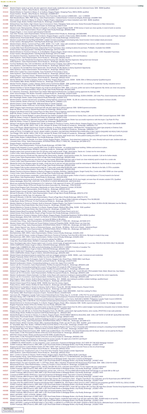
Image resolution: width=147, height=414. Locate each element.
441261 (5, 171)
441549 (5, 68)
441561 (5, 48)
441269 (5, 163)
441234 (5, 183)
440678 (5, 351)
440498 (5, 390)
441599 (5, 20)
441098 (5, 219)
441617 (5, 8)
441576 (5, 36)
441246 (5, 175)
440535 (5, 375)
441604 (5, 16)
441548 (5, 72)
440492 (5, 398)
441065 (5, 235)
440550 (5, 367)
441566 (5, 44)
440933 (5, 287)
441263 (5, 167)
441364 (5, 127)
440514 (5, 386)
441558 (5, 52)
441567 (5, 40)
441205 (5, 195)
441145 (5, 207)
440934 (5, 283)
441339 (5, 135)
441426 (5, 104)
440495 (5, 394)
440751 (5, 335)
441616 (5, 12)
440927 (5, 291)
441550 (5, 64)
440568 (5, 363)
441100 (5, 215)
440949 (5, 279)
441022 (5, 243)
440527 (5, 383)
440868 (5, 315)
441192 (5, 199)
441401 (5, 111)
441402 (5, 108)
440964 (5, 275)
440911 (5, 303)
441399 (5, 119)
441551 (5, 60)
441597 (5, 28)
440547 (5, 371)
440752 (5, 331)
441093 (5, 227)
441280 (5, 159)
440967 (5, 263)
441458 (5, 92)
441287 (5, 151)
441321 (5, 139)
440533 (5, 379)
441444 (5, 96)
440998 (5, 255)
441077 (5, 231)
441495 (5, 84)
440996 (5, 259)
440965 (5, 271)
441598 (5, 24)
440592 (5, 355)
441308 (5, 143)
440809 (5, 323)
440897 (5, 307)
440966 (5, 267)
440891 (5, 311)
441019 (5, 251)
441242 (5, 179)
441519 (5, 80)
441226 (5, 187)
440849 (5, 319)
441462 (5, 88)
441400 (5, 115)
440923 (5, 295)
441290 (5, 147)
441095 (5, 223)
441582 (5, 32)
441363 (5, 131)
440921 (5, 299)
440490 (5, 402)
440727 (5, 339)
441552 (5, 56)
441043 (5, 239)
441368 (5, 123)
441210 (5, 191)
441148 (5, 203)
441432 (5, 100)
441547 (5, 76)
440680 (5, 343)
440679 (5, 347)
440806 (5, 327)
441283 (5, 155)
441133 (5, 211)
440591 (5, 359)
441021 (5, 247)
